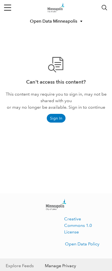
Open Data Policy (82, 243)
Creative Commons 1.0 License (78, 225)
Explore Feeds (20, 265)
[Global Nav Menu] (8, 8)
